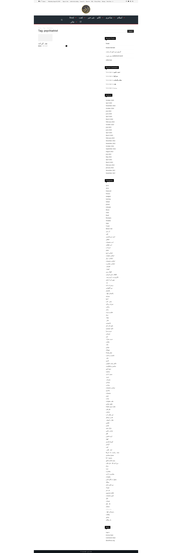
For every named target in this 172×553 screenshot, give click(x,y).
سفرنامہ (108, 380)
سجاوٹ (108, 371)
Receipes (108, 218)
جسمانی (108, 334)
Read (107, 215)
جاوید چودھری (109, 328)
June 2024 (109, 114)
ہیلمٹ (115, 88)
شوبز (107, 396)
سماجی (108, 382)
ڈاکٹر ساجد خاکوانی (111, 363)
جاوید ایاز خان (109, 326)
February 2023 (110, 138)
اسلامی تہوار (109, 258)
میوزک (107, 487)
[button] (62, 20)
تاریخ (107, 299)
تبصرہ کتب (109, 301)
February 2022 (110, 165)
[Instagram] (131, 1)
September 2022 (111, 149)
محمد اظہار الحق (110, 460)
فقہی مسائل (109, 417)
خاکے (107, 344)
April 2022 (109, 159)
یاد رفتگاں (108, 520)
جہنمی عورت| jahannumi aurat (114, 56)
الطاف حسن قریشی (111, 274)
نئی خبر (108, 490)
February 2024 (110, 122)
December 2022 (110, 141)
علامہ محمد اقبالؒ (110, 406)
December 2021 (110, 170)
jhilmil (108, 204)
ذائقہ (107, 358)
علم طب (108, 409)
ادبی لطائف (109, 245)
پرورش (108, 296)
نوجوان (108, 506)
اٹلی (107, 234)
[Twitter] (133, 1)
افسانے (107, 269)
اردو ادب (108, 247)
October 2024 (110, 108)
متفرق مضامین (110, 455)
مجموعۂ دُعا (109, 458)
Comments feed (110, 538)
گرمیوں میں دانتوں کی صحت (113, 51)
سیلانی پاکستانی (118, 80)
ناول (107, 498)
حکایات (108, 342)
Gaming (108, 199)
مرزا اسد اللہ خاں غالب (112, 463)
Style (107, 223)
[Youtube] (128, 1)
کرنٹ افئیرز (109, 436)
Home (39, 28)
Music (107, 210)
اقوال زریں (109, 272)
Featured (108, 191)
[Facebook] (126, 1)
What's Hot (109, 229)
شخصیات (108, 393)
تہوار (107, 315)
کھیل (107, 439)
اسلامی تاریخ (109, 253)
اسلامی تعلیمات (110, 256)
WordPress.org (110, 540)
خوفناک (108, 350)
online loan (109, 60)
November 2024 (110, 106)
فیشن (107, 425)
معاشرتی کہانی (110, 474)
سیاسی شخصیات (110, 388)
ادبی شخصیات (109, 242)
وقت (115, 84)
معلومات (108, 477)
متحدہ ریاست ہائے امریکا (112, 452)
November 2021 (110, 173)
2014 (107, 188)
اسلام (107, 250)
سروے (107, 377)
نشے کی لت (42, 43)
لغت (107, 447)
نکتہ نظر (108, 504)
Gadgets (108, 196)
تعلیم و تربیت (109, 312)
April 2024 (109, 116)
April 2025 (109, 103)
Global (108, 202)
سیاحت (108, 385)
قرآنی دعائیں (109, 431)
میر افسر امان (110, 485)
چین (107, 336)
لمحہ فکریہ (109, 450)
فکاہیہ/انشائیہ (109, 420)
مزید (107, 469)
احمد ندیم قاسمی (110, 237)
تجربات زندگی (109, 304)
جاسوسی (108, 323)
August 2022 (109, 151)
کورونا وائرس (109, 442)
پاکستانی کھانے (109, 293)
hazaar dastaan (110, 47)
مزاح (107, 466)
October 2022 (110, 146)
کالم (107, 433)
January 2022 (110, 168)
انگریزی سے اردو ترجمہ (112, 277)
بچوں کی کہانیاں (110, 280)
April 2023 (109, 132)
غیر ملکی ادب (109, 415)
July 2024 (108, 111)
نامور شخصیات (110, 495)
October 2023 (110, 124)
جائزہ (107, 320)
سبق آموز (108, 369)
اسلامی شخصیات (110, 261)
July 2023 (108, 127)
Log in (107, 532)
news (107, 212)
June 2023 (109, 130)
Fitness (108, 193)
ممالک (107, 482)
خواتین (107, 347)
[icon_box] (110, 2)
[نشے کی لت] (52, 37)
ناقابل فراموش (110, 493)
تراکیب (108, 307)
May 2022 (109, 157)
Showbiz (108, 220)
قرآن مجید (108, 428)
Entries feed (109, 535)
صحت (107, 398)
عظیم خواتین (109, 404)
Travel (108, 226)
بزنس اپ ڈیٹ (109, 285)
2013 (107, 185)
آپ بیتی (108, 231)
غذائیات (108, 412)
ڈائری (107, 361)
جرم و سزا (109, 331)
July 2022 (108, 154)
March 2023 (109, 135)
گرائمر (107, 444)
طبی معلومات (109, 401)
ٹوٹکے (107, 318)
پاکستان (108, 291)
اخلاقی (107, 239)
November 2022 (110, 143)
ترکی (107, 309)
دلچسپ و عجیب (110, 355)
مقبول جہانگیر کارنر (111, 479)
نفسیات (108, 501)
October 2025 (110, 100)
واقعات (108, 514)
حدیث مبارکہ (109, 339)
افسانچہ (108, 266)
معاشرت (108, 471)
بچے (107, 282)
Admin (39, 46)
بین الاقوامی (109, 288)
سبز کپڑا (116, 76)
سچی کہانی (109, 374)
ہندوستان (109, 509)
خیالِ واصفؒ (109, 353)
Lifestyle (108, 207)
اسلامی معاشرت (110, 264)
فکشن (107, 423)
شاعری (108, 390)
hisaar (107, 43)
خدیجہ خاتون (117, 72)
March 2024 (109, 119)
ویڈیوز (107, 517)
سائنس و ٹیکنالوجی (111, 366)
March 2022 (109, 162)
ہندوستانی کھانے (110, 512)
